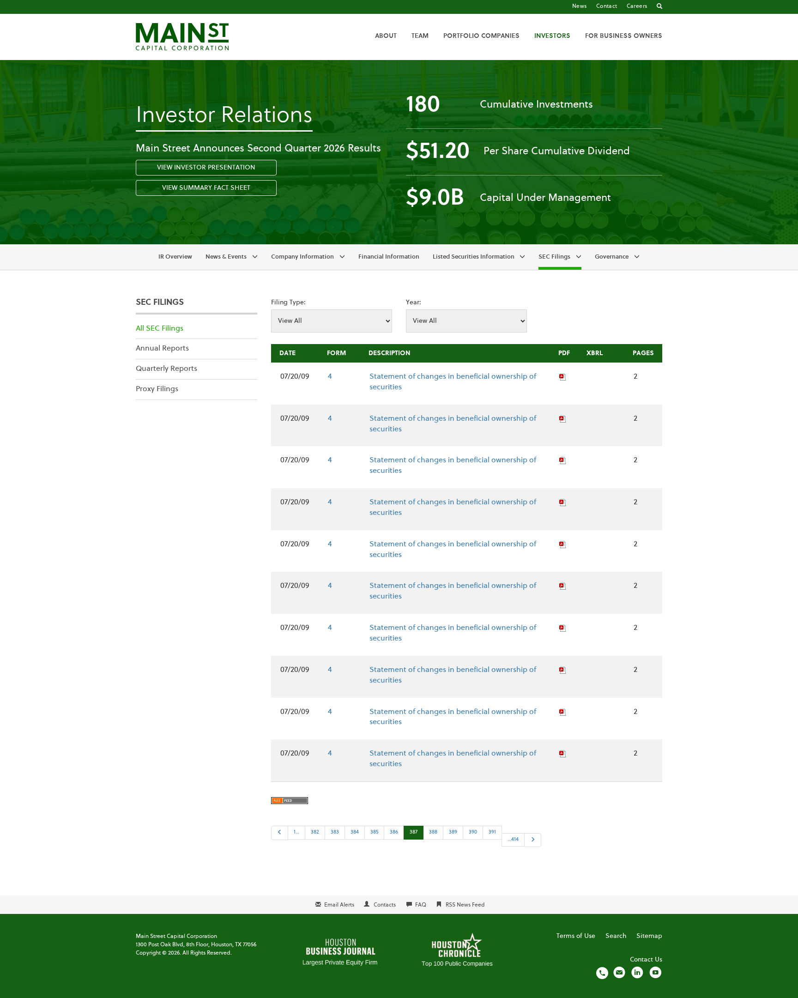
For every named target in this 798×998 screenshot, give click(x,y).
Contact (606, 6)
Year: (413, 302)
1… (296, 832)
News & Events (226, 257)
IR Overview (175, 257)
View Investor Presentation (206, 167)
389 (453, 832)
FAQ (420, 905)
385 (374, 832)
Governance (612, 257)
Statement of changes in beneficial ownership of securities (452, 382)
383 (335, 832)
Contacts (385, 905)
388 (433, 832)
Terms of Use (575, 936)
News (579, 6)
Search (615, 936)
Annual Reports (162, 348)
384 (355, 832)
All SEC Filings (159, 329)
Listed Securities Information (473, 257)
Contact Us (646, 959)
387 (413, 832)
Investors (552, 36)
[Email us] (619, 973)
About (386, 36)
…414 (513, 839)
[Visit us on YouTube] (655, 973)
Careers (637, 6)
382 (315, 832)
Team (420, 36)
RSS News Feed (465, 905)
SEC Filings (554, 257)
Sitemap (649, 936)
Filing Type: (288, 302)
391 (492, 832)
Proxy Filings (157, 389)
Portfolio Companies (481, 36)
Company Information (302, 257)
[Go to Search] (659, 7)
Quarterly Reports (166, 369)
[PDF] (563, 377)
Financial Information (388, 257)
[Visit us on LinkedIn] (637, 973)
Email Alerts (339, 905)
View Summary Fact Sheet (206, 188)
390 (473, 832)
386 (394, 832)
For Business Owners (623, 36)
